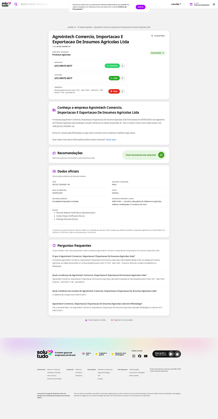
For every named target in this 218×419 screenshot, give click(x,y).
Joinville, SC (72, 27)
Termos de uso (51, 376)
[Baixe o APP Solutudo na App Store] (177, 354)
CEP (99, 376)
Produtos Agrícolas (85, 27)
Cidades (100, 379)
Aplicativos (78, 376)
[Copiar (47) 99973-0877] (122, 66)
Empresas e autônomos (105, 370)
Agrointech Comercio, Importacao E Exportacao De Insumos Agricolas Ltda (122, 27)
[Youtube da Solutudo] (145, 356)
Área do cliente (134, 376)
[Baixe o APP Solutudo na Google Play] (171, 354)
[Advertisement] (109, 16)
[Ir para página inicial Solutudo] (6, 4)
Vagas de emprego (104, 373)
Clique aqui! (111, 139)
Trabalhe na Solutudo (54, 373)
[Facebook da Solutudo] (139, 356)
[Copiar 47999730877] (122, 78)
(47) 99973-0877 (63, 65)
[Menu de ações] (214, 4)
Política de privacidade (54, 379)
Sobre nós (78, 370)
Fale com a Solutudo (53, 370)
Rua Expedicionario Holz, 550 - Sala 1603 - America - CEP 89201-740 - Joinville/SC (78, 91)
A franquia (78, 373)
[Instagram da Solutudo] (133, 356)
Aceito (141, 7)
